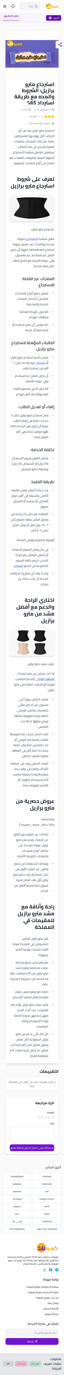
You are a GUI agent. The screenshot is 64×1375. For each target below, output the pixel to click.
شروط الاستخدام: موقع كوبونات (43, 1292)
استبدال (40, 363)
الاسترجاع (32, 239)
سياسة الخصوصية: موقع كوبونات (42, 1287)
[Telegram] (57, 1270)
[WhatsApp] (44, 1270)
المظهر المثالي (44, 679)
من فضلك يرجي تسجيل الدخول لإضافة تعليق (32, 1148)
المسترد (18, 566)
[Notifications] (13, 6)
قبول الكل (35, 1364)
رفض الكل (21, 1364)
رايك (52, 1123)
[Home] (32, 1248)
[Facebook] (50, 1270)
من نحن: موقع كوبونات (47, 1297)
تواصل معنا (53, 1303)
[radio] (52, 116)
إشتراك (30, 1341)
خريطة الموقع (52, 1314)
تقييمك (50, 1112)
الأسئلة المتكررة (51, 1308)
